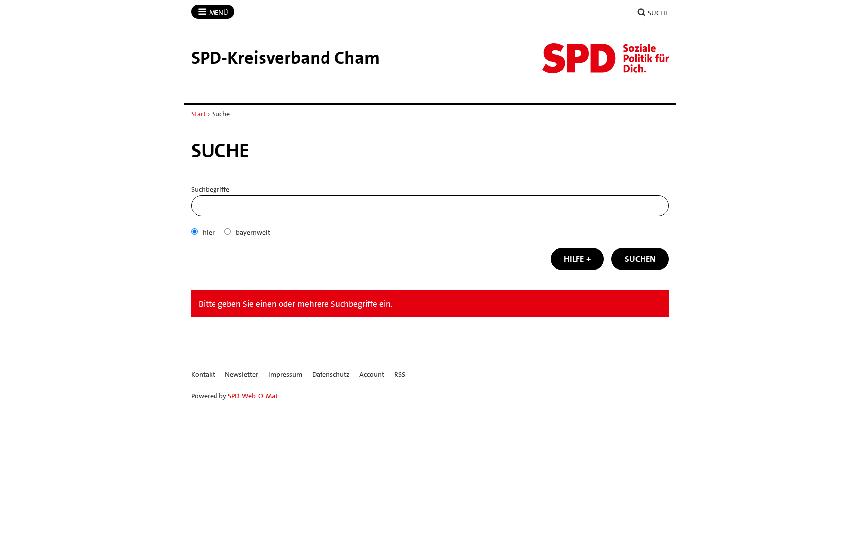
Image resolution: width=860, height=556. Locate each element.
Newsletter (241, 374)
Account (371, 374)
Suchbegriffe (210, 189)
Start (198, 114)
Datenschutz (330, 374)
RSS (399, 374)
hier (209, 232)
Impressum (285, 374)
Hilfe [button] (574, 258)
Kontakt (203, 374)
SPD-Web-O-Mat (253, 395)
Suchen (640, 258)
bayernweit (253, 232)
